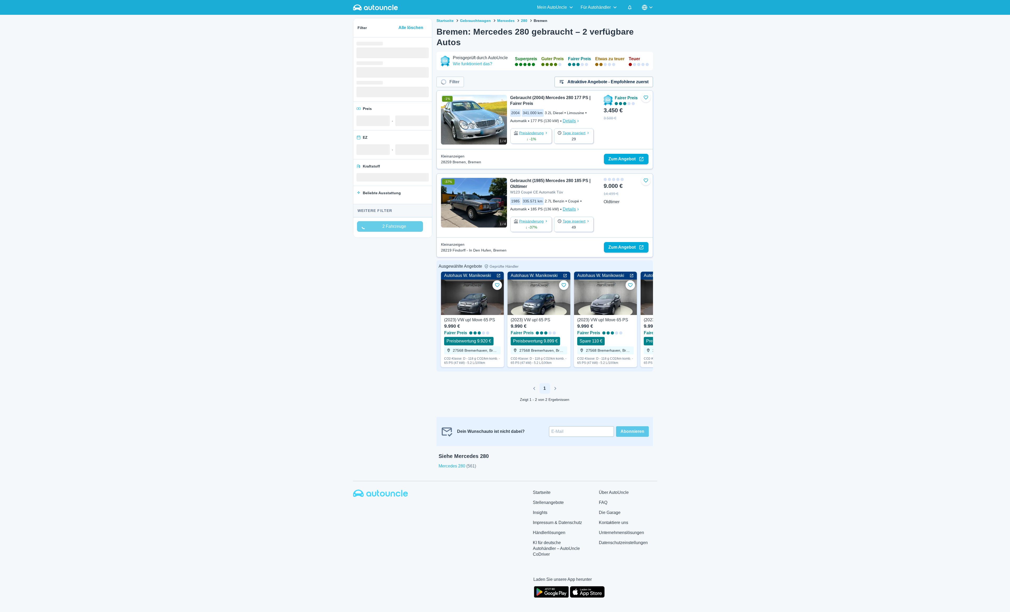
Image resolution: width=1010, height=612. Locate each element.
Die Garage (610, 512)
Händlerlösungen (549, 532)
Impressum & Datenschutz (557, 522)
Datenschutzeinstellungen (623, 542)
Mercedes (506, 20)
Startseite (445, 20)
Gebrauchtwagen (475, 20)
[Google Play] (551, 591)
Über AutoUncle (614, 492)
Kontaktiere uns (613, 522)
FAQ (603, 502)
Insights (540, 512)
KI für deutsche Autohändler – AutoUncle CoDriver (556, 548)
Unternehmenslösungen (621, 532)
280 (524, 20)
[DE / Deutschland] (647, 7)
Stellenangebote (548, 502)
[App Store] (587, 591)
